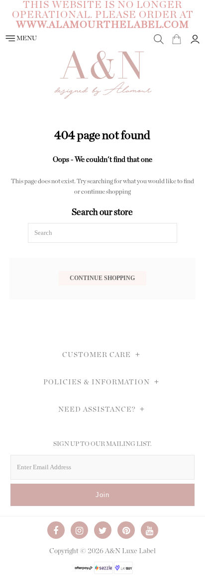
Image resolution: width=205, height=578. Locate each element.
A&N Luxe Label (130, 551)
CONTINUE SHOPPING (102, 278)
